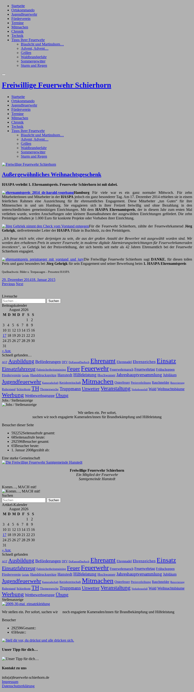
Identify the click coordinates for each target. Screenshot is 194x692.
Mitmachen (19, 27)
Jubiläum (169, 375)
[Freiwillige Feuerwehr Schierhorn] (29, 164)
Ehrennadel (124, 362)
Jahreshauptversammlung (139, 374)
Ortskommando (23, 10)
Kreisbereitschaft (70, 382)
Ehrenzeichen (144, 361)
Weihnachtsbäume (171, 389)
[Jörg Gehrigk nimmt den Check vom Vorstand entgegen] (45, 226)
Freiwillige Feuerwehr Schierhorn (56, 85)
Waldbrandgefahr (34, 57)
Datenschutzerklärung (18, 686)
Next (19, 284)
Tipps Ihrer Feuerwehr (28, 40)
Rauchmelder (160, 382)
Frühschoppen (165, 369)
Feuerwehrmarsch (121, 369)
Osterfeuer (122, 382)
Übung (62, 395)
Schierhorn (24, 389)
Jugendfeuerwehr (24, 14)
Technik (17, 36)
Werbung (13, 395)
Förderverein (21, 19)
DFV (65, 362)
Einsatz (166, 360)
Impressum (10, 682)
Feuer (73, 368)
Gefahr (25, 375)
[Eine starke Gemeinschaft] (42, 462)
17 (4, 335)
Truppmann (70, 388)
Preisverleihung (141, 382)
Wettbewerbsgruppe (40, 396)
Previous (8, 284)
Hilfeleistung (85, 374)
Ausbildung (21, 361)
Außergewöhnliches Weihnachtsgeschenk (51, 174)
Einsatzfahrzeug (18, 369)
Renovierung (177, 382)
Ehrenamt (103, 360)
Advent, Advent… (34, 48)
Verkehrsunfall (140, 389)
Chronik (17, 31)
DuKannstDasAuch (79, 362)
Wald (152, 389)
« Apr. (6, 351)
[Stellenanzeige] (26, 604)
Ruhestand (9, 389)
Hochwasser (106, 375)
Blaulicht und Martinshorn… (42, 44)
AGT (4, 362)
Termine (17, 23)
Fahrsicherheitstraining (51, 369)
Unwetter (91, 388)
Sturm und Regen (34, 65)
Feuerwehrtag (144, 369)
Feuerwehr (95, 368)
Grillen (26, 53)
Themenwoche (49, 389)
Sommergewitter (33, 61)
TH (35, 388)
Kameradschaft (50, 382)
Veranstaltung (116, 388)
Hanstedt (64, 375)
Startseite (18, 6)
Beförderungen (48, 361)
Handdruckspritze (43, 375)
